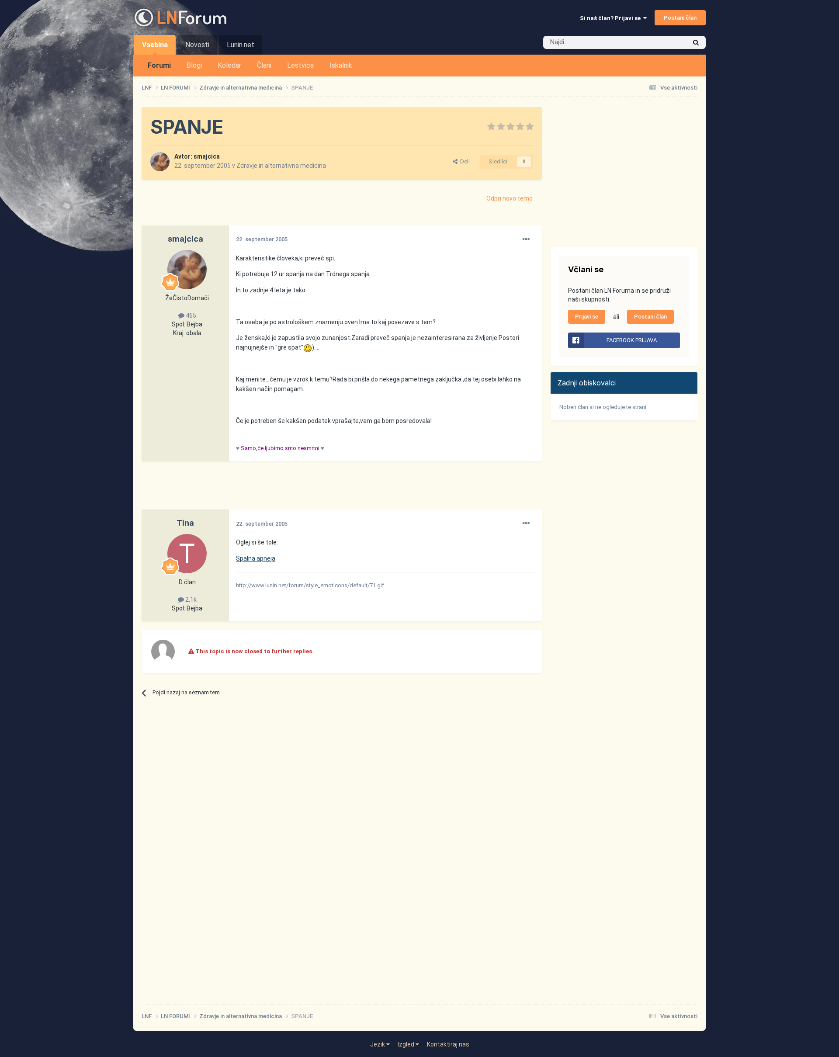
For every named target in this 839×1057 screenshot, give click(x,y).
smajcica (207, 156)
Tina (185, 522)
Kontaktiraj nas (448, 1044)
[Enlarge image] (307, 347)
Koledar (229, 65)
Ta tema (664, 42)
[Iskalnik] (696, 42)
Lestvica (300, 65)
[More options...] (526, 239)
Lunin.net (240, 45)
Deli (464, 161)
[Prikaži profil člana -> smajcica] (160, 161)
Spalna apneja (255, 558)
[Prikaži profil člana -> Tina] (187, 553)
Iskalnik (340, 65)
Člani (264, 65)
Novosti (197, 45)
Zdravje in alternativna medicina (281, 165)
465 (190, 315)
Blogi (194, 65)
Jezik (378, 1044)
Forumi (159, 65)
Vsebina (155, 45)
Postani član (680, 17)
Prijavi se (586, 316)
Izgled (407, 1044)
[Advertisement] (301, 489)
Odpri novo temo (509, 198)
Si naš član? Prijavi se (611, 18)
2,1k (190, 599)
